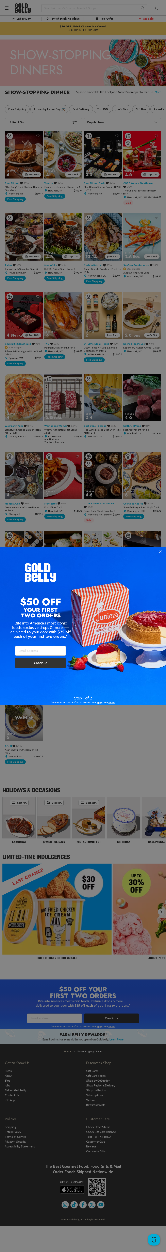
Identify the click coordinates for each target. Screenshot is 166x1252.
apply (99, 702)
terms (112, 702)
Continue (40, 663)
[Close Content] (160, 552)
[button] (83, 626)
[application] (154, 1240)
